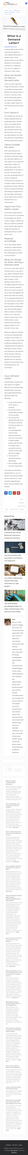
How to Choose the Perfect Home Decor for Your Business (14, 939)
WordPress (14, 1152)
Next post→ (18, 770)
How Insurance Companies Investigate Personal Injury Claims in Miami (13, 1029)
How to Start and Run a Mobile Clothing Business (13, 1066)
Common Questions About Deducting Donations (13, 1088)
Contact (20, 1145)
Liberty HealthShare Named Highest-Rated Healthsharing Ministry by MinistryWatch (14, 898)
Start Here (14, 1145)
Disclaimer (8, 1145)
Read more (16, 827)
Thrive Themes (14, 1150)
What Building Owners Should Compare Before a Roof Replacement (13, 1003)
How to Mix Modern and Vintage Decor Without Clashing (13, 805)
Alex (6, 509)
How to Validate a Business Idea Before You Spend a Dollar (13, 867)
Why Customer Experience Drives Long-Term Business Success (13, 833)
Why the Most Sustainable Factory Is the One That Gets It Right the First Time (13, 1101)
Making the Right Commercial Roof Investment (11, 782)
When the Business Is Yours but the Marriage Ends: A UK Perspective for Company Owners (14, 973)
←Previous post (9, 769)
